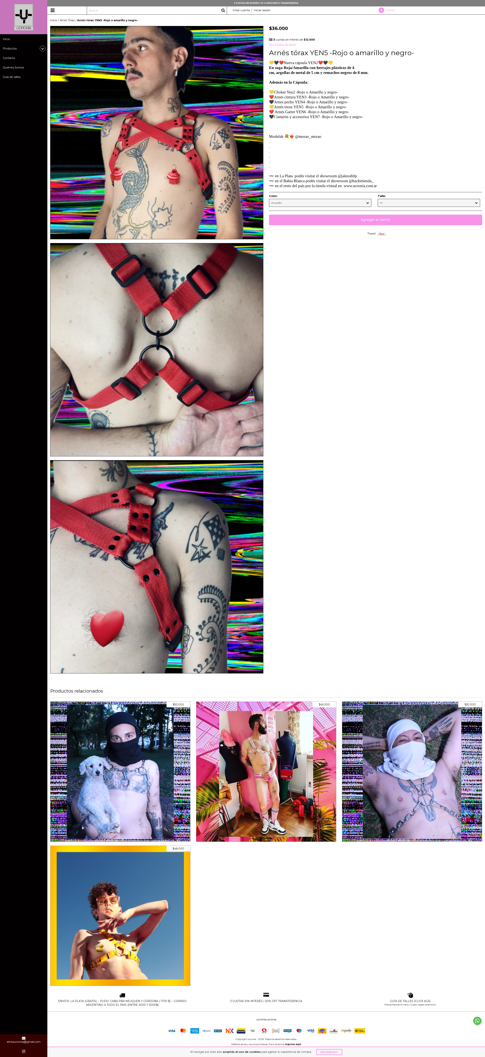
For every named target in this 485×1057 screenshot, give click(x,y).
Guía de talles (11, 77)
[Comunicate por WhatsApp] (477, 1021)
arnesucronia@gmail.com (24, 1042)
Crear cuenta (241, 10)
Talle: (382, 196)
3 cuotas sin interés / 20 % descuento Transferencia (266, 3)
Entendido (329, 1052)
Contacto (9, 58)
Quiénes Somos (13, 67)
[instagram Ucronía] (23, 1051)
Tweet (371, 233)
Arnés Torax (67, 20)
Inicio (6, 39)
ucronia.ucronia (266, 1019)
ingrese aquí (293, 1044)
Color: (273, 196)
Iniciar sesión (262, 10)
